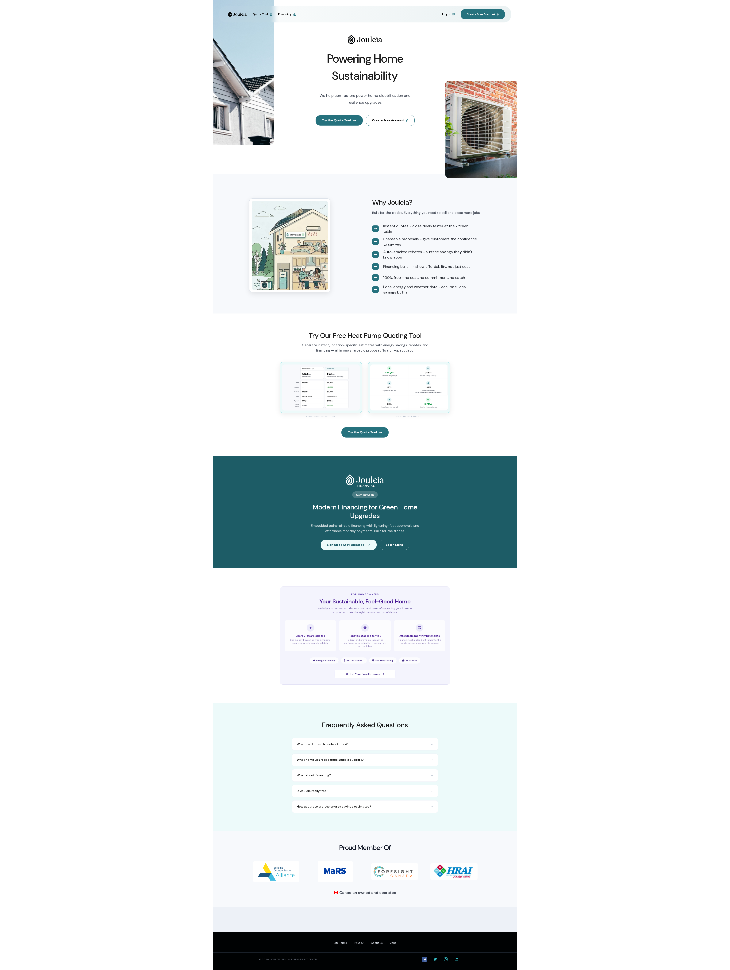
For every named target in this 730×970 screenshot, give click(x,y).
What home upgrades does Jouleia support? (330, 760)
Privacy (359, 943)
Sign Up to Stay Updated (345, 545)
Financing (285, 14)
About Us (377, 943)
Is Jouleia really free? (312, 791)
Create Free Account (388, 120)
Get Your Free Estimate (365, 674)
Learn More (394, 545)
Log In (446, 14)
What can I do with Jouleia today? (322, 744)
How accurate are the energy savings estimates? (334, 806)
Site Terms (340, 943)
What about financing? (314, 775)
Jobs (393, 943)
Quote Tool (260, 14)
